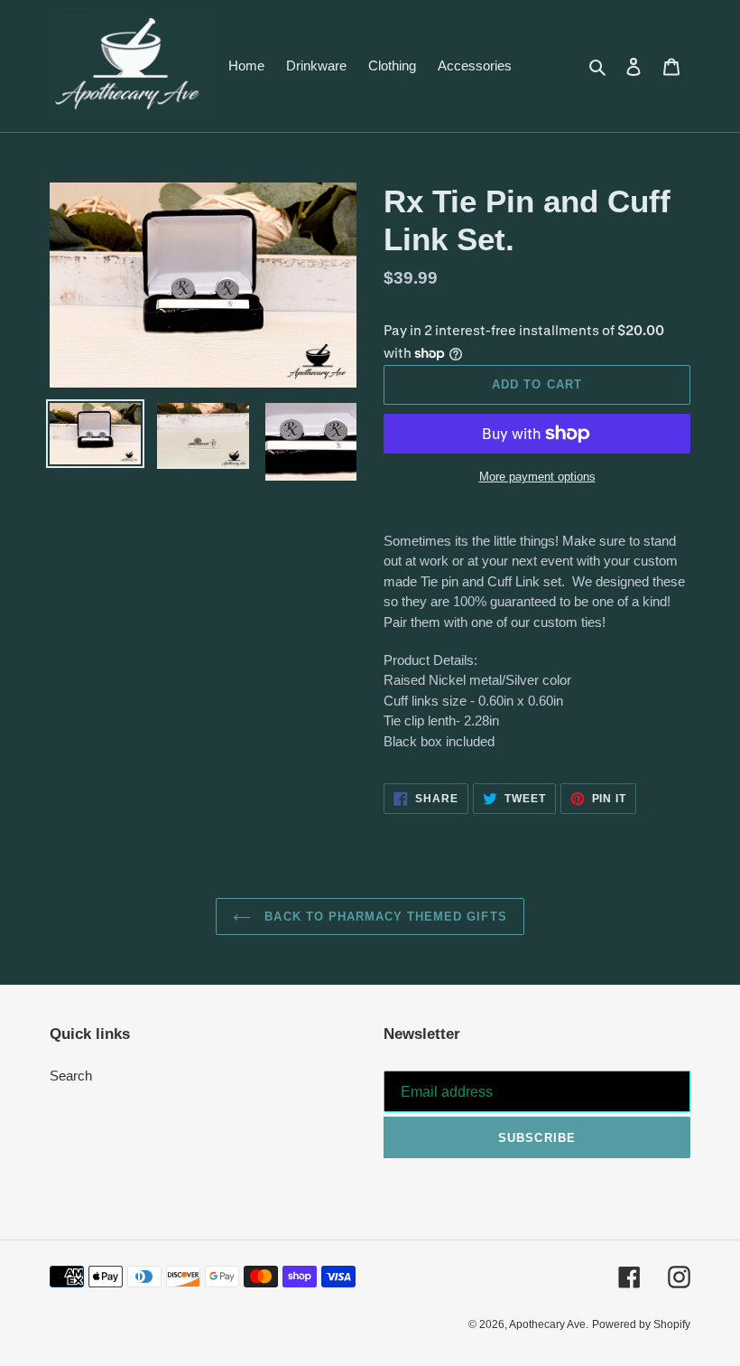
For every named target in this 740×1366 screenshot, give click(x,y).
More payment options (537, 476)
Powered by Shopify (641, 1324)
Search (71, 1075)
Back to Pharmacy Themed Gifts (383, 916)
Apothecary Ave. (548, 1324)
